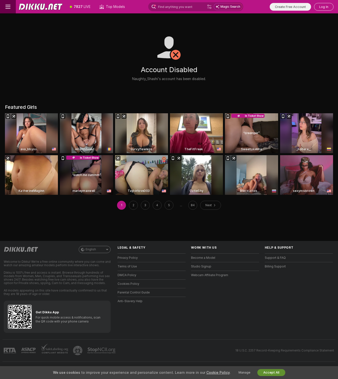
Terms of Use (127, 266)
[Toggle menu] (8, 6)
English (91, 249)
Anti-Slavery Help (130, 301)
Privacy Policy (128, 258)
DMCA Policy (127, 275)
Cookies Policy (128, 284)
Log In (323, 7)
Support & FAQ (275, 258)
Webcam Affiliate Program (209, 275)
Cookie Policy (218, 373)
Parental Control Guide (134, 292)
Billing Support (275, 266)
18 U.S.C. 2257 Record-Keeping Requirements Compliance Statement (284, 350)
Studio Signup (201, 266)
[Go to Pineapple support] (78, 350)
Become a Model (203, 258)
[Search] (209, 6)
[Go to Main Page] (40, 6)
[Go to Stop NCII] (102, 350)
